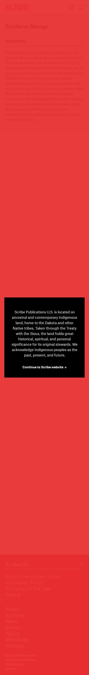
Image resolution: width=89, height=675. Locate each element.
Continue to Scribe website (43, 367)
